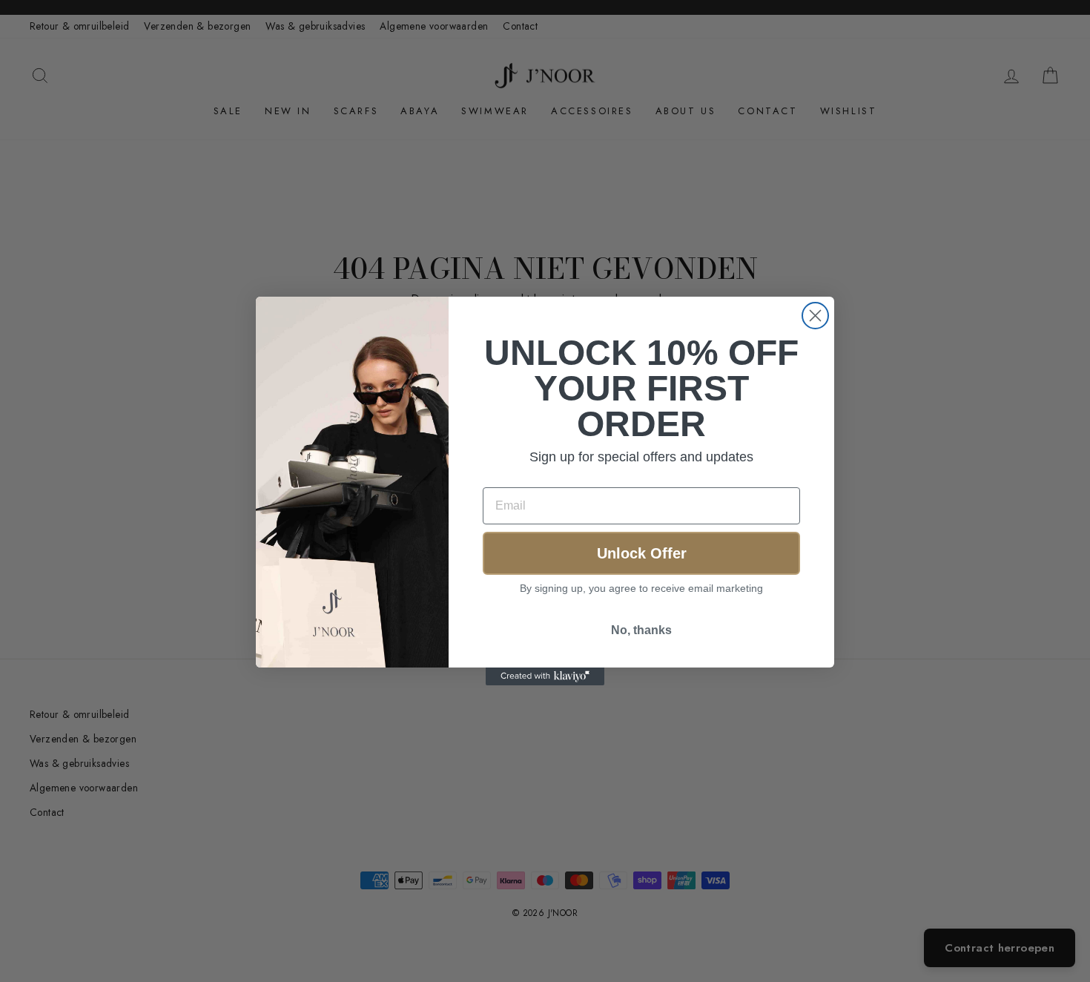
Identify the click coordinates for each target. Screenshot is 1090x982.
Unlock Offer (642, 553)
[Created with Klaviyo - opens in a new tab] (545, 676)
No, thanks (641, 630)
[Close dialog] (815, 316)
